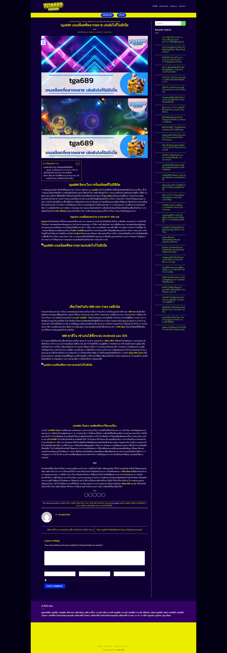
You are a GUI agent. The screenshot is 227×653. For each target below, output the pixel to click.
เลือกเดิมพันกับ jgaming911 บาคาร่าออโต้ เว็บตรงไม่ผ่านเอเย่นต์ (174, 147)
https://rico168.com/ (144, 631)
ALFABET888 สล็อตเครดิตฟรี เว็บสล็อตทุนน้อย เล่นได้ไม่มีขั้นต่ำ (173, 167)
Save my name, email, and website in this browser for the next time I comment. (79, 580)
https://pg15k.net (50, 628)
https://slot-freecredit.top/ (153, 642)
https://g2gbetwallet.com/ (168, 637)
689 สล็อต (121, 327)
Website (117, 569)
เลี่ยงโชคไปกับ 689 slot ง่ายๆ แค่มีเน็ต (58, 173)
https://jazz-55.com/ (103, 637)
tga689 (84, 21)
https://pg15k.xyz (164, 626)
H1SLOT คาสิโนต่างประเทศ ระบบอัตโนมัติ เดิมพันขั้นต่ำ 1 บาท (174, 79)
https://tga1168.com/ (132, 628)
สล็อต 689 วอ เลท (93, 21)
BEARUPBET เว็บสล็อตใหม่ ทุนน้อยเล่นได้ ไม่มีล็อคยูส (174, 128)
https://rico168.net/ (129, 631)
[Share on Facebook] (86, 495)
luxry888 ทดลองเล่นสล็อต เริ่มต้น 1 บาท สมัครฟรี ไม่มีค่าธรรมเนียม (173, 269)
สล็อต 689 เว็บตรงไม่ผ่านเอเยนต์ (109, 21)
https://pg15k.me (151, 626)
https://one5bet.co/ (174, 631)
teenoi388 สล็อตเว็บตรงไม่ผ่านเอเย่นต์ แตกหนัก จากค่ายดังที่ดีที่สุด (173, 319)
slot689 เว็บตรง (74, 21)
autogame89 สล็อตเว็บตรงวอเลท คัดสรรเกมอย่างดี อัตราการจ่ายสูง (173, 259)
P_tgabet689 (106, 32)
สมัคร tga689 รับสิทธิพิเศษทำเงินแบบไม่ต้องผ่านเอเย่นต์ (119, 530)
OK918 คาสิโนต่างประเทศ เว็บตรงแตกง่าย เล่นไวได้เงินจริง (173, 89)
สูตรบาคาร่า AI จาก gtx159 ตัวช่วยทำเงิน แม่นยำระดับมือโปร (173, 109)
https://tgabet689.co (175, 639)
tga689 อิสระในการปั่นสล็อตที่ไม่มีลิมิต (58, 167)
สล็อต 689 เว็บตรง (136, 353)
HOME (155, 6)
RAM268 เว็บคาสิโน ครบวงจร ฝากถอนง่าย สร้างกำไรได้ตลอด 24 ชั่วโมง (172, 59)
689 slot (132, 312)
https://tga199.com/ (52, 634)
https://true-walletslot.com (59, 637)
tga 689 (121, 503)
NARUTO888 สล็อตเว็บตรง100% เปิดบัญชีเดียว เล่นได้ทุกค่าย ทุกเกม (173, 289)
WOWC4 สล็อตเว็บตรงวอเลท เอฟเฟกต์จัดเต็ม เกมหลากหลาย (172, 157)
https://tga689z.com (51, 626)
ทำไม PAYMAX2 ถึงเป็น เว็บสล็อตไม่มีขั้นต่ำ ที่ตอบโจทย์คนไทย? (173, 49)
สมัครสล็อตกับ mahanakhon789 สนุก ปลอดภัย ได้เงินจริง (171, 239)
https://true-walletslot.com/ (133, 642)
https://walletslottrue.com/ (74, 642)
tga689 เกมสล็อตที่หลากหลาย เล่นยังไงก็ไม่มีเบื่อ (96, 506)
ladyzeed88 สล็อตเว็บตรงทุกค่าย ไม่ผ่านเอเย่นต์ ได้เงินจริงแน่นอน (174, 137)
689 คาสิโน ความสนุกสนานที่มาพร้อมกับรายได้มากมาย (70, 530)
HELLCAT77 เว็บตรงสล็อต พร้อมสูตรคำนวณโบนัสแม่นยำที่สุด (173, 197)
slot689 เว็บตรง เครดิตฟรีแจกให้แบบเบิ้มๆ (60, 178)
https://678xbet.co (97, 631)
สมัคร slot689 (78, 230)
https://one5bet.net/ (159, 631)
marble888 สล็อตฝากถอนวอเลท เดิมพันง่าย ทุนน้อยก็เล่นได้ (174, 177)
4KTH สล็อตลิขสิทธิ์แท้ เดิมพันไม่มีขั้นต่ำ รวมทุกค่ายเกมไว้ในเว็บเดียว (173, 69)
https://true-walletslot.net (86, 634)
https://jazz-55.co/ (89, 637)
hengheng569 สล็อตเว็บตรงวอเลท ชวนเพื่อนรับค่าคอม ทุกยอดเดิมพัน (173, 99)
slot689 (53, 439)
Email (81, 569)
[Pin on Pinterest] (99, 495)
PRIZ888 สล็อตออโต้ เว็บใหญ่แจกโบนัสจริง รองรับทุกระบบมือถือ (174, 119)
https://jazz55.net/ (118, 634)
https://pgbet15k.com (65, 628)
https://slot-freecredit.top (173, 634)
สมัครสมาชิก (163, 6)
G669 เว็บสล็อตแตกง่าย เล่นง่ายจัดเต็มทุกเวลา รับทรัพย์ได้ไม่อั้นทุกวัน (173, 279)
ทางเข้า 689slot (59, 211)
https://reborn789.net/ (68, 634)
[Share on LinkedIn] (103, 495)
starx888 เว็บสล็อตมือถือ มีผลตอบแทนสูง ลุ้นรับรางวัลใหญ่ (173, 229)
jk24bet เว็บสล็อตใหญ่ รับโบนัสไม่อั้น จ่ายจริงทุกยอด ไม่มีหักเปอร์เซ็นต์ (173, 249)
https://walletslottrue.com (135, 634)
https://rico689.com (94, 626)
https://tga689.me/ (128, 639)
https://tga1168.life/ (68, 631)
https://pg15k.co (177, 626)
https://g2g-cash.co (125, 626)
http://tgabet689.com (143, 639)
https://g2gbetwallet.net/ (53, 639)
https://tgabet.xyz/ (147, 628)
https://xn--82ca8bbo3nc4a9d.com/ (76, 639)
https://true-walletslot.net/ (113, 642)
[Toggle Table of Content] (76, 164)
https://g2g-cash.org (109, 626)
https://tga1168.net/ (175, 628)
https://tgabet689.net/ (159, 639)
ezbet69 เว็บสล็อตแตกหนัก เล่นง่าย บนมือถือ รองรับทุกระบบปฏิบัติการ (173, 299)
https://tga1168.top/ (53, 631)
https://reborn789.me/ (104, 634)
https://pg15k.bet (138, 626)
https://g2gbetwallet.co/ (98, 639)
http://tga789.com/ (161, 628)
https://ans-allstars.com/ (113, 631)
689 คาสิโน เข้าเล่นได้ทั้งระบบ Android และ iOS (61, 176)
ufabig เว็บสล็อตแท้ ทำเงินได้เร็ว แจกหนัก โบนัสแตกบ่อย (174, 328)
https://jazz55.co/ (132, 637)
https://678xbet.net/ (82, 631)
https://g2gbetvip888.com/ (148, 637)
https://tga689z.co (65, 626)
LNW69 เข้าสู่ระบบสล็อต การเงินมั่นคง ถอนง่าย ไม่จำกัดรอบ (172, 207)
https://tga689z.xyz (80, 626)
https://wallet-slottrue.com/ (94, 642)
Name (47, 569)
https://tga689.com (114, 639)
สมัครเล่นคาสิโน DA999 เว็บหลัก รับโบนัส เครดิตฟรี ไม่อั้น (174, 187)
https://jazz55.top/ (75, 637)
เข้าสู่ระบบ (173, 6)
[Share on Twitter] (90, 495)
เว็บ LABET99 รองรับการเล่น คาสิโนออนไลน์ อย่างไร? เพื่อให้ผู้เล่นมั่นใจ (173, 39)
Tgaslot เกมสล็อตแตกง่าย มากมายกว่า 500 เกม (62, 170)
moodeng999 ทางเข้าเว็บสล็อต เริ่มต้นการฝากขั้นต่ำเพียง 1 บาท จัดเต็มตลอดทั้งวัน (173, 218)
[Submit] (183, 23)
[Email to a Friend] (95, 495)
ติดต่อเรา (182, 6)
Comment (48, 549)
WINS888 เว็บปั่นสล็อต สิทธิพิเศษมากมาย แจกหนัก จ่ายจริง (173, 309)
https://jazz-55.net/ (118, 637)
